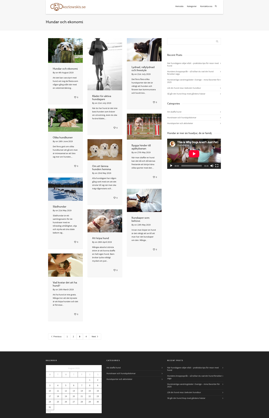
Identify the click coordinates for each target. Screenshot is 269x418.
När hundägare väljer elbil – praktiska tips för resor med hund (193, 64)
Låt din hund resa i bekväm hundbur (184, 88)
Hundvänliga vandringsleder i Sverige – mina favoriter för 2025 (193, 81)
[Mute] (211, 165)
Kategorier (192, 6)
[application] (194, 154)
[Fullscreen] (216, 165)
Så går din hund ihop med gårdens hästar (186, 93)
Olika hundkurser (63, 137)
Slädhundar (59, 206)
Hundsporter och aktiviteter (180, 123)
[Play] (171, 165)
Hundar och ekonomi (65, 68)
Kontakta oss (206, 6)
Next (94, 336)
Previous (57, 336)
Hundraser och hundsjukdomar (181, 117)
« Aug (48, 411)
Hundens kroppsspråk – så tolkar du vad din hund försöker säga (190, 72)
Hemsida (179, 6)
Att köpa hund (100, 238)
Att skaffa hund (174, 111)
